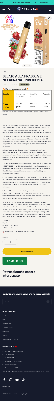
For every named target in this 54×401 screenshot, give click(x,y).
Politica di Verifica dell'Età (10, 339)
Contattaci (6, 331)
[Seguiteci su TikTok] (23, 379)
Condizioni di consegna (10, 316)
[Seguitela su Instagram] (10, 379)
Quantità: (5, 237)
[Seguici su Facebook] (4, 379)
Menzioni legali (7, 323)
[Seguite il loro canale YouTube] (17, 379)
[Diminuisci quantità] (6, 241)
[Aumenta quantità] (15, 241)
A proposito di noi (8, 327)
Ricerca (5, 335)
